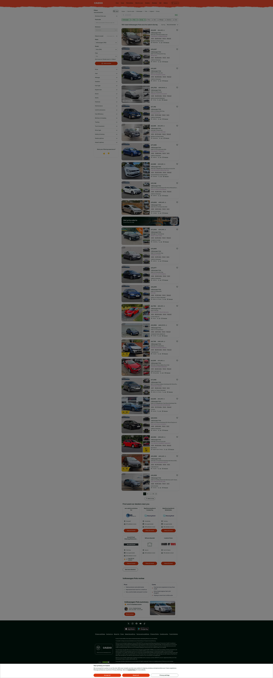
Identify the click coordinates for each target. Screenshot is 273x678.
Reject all (136, 675)
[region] (136, 671)
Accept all (107, 675)
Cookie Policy (131, 670)
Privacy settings (165, 675)
